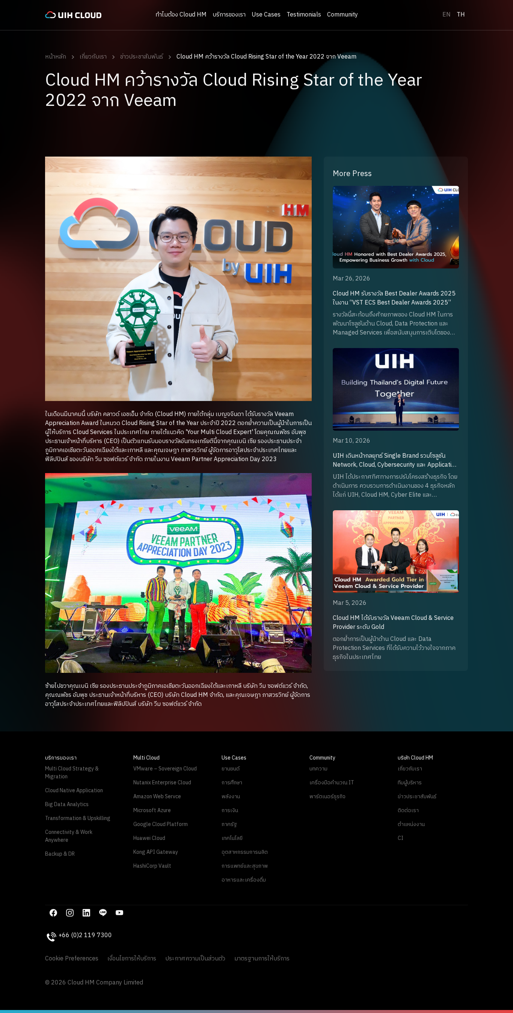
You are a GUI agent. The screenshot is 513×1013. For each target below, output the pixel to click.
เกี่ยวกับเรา (93, 57)
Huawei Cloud (149, 838)
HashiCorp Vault (152, 866)
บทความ (318, 768)
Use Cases (266, 15)
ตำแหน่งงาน (411, 824)
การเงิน (230, 810)
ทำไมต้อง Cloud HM (181, 15)
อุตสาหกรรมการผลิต (245, 852)
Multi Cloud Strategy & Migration (72, 772)
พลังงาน (231, 796)
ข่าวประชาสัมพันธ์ (141, 57)
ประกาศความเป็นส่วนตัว (195, 958)
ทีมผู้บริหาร (410, 782)
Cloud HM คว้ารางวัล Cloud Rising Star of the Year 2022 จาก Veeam (266, 57)
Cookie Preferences (71, 958)
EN (446, 15)
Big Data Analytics (67, 804)
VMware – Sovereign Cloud (165, 768)
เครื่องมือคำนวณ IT (331, 782)
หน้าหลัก (55, 57)
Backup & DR (60, 854)
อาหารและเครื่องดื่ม (244, 880)
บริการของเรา (229, 15)
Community (342, 15)
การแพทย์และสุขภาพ (245, 866)
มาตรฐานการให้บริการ (262, 958)
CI (400, 838)
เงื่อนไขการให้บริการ (131, 958)
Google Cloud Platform (160, 824)
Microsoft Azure (152, 810)
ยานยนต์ (231, 768)
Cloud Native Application (74, 790)
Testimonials (304, 15)
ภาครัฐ (229, 824)
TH (461, 15)
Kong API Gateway (155, 852)
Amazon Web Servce (157, 796)
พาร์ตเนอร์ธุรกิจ (327, 796)
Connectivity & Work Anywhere (68, 836)
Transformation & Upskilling (77, 818)
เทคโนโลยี (232, 838)
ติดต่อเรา (408, 810)
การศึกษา (232, 782)
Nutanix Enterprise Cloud (162, 782)
